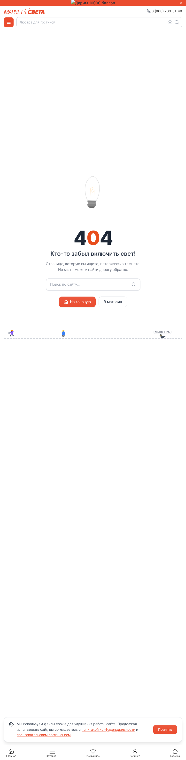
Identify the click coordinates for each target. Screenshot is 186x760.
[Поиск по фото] (170, 22)
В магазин (113, 301)
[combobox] (99, 22)
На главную (80, 301)
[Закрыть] (181, 3)
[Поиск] (176, 22)
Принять (165, 729)
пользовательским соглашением (44, 735)
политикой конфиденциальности (108, 729)
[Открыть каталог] (9, 22)
